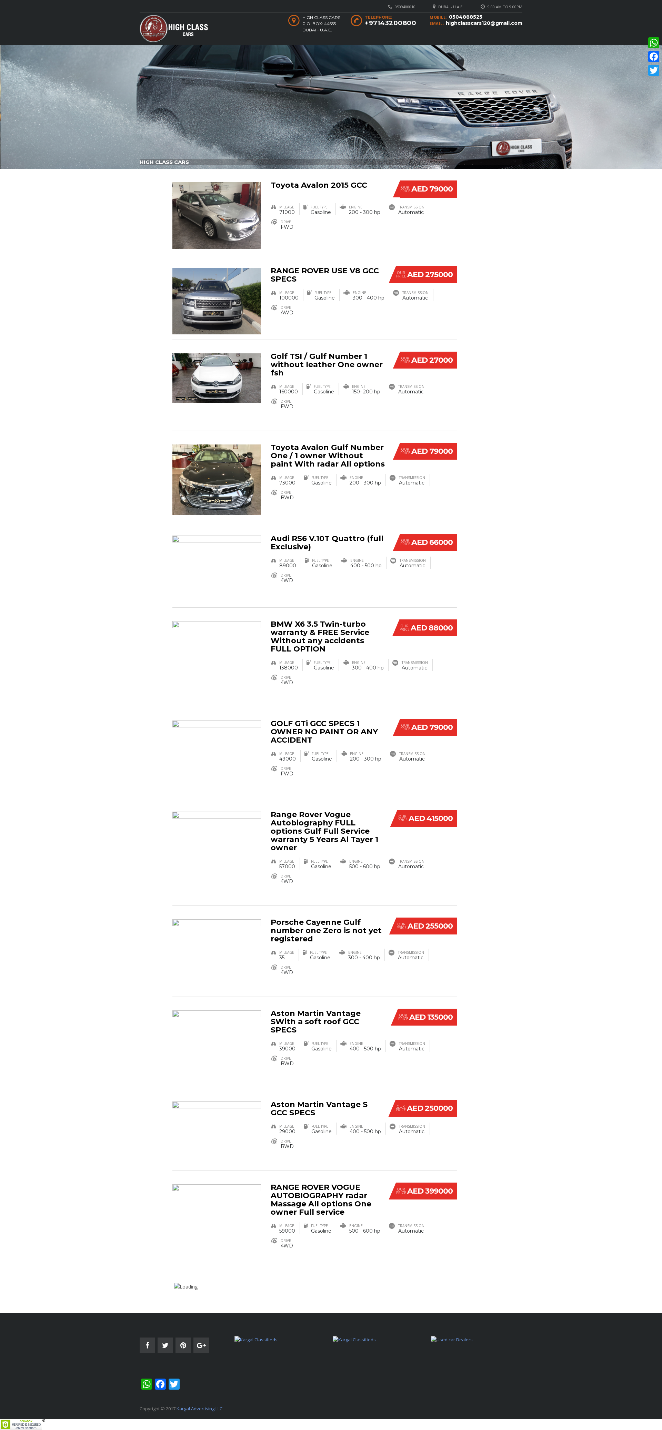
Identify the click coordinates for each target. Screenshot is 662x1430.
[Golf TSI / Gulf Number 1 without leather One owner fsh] (216, 377)
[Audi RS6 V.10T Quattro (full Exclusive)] (216, 568)
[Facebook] (654, 56)
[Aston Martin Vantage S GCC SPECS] (216, 1130)
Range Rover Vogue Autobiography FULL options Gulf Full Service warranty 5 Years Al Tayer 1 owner (324, 831)
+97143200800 (390, 23)
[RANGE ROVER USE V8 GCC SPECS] (216, 300)
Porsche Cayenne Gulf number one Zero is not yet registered (326, 930)
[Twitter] (654, 70)
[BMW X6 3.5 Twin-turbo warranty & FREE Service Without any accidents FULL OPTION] (216, 650)
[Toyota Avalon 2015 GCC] (216, 215)
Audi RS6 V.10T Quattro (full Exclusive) (327, 542)
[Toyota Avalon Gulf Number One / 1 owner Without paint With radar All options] (216, 479)
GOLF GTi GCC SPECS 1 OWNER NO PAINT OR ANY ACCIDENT (324, 732)
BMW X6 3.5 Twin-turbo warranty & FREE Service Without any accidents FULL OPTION (320, 636)
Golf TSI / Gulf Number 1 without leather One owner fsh (327, 365)
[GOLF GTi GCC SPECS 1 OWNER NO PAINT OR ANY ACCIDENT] (216, 753)
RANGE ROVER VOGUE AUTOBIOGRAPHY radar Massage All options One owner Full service (321, 1200)
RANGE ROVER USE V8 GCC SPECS (325, 275)
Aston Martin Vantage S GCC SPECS (319, 1108)
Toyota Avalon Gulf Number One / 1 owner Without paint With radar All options (328, 456)
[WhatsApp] (654, 43)
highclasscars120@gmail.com (484, 23)
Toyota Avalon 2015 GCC (319, 185)
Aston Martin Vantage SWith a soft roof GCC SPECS (316, 1022)
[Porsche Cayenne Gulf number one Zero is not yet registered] (216, 948)
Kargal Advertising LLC (199, 1408)
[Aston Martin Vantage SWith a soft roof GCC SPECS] (216, 1039)
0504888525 (465, 17)
